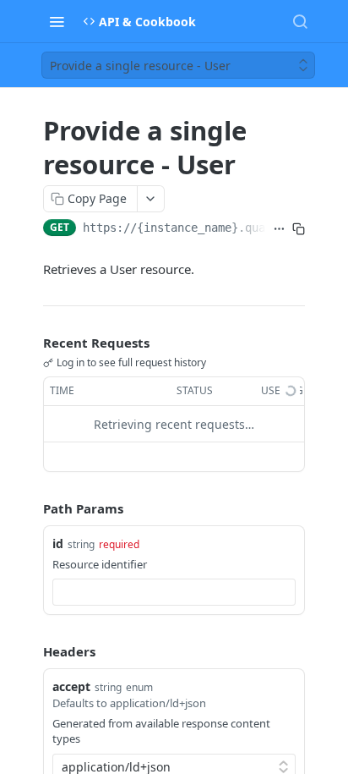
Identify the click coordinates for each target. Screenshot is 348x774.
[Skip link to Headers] (31, 651)
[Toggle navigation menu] (56, 21)
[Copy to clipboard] (298, 229)
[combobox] (174, 592)
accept (71, 686)
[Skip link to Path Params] (31, 509)
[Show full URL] (279, 229)
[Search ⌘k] (299, 21)
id (57, 543)
